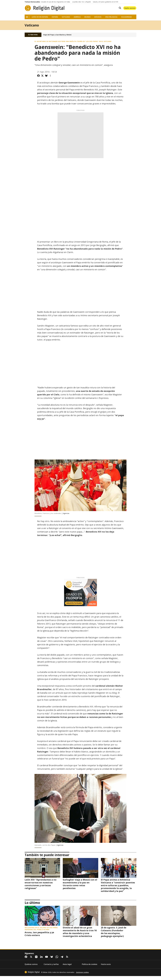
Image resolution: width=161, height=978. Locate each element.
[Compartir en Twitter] (42, 75)
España (55, 17)
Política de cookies (89, 964)
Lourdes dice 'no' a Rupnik (81, 2)
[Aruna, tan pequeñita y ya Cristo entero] (42, 916)
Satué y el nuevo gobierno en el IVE (105, 2)
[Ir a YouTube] (47, 956)
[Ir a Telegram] (62, 956)
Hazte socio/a (129, 8)
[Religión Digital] (44, 8)
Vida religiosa (111, 17)
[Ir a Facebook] (26, 956)
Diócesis (97, 17)
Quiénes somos (31, 964)
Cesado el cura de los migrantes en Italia (55, 2)
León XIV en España (40, 17)
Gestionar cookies (82, 972)
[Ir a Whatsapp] (57, 956)
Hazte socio (106, 964)
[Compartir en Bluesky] (46, 75)
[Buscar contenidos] (119, 8)
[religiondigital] (32, 972)
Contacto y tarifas (51, 964)
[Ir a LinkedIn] (42, 956)
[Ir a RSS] (67, 956)
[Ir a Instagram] (36, 956)
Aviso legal (67, 964)
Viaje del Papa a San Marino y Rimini (57, 35)
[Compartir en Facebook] (38, 75)
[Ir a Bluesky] (52, 956)
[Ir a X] (31, 956)
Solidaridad (126, 17)
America (77, 17)
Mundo (87, 17)
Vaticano (66, 17)
